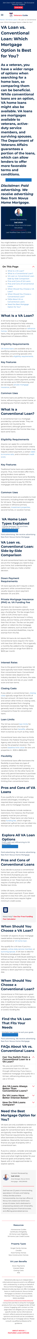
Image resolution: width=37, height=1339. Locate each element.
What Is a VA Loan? (16, 271)
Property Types (18, 1244)
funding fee (11, 821)
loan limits (23, 724)
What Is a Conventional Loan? (20, 273)
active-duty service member (20, 949)
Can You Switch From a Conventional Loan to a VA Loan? (16, 1059)
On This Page (10, 266)
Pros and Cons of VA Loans (19, 281)
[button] (3, 15)
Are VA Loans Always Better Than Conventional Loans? (15, 1088)
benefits (21, 729)
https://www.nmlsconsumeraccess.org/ (18, 1300)
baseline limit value (16, 748)
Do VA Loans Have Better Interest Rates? (15, 1096)
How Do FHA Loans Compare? (13, 1103)
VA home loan (21, 941)
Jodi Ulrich (18, 222)
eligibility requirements (23, 356)
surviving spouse (8, 952)
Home (2, 20)
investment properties (20, 507)
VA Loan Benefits (18, 1261)
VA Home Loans (11, 20)
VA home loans (7, 349)
